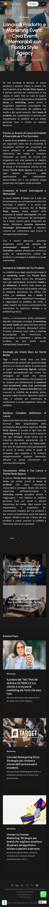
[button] (43, 4)
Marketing (24, 17)
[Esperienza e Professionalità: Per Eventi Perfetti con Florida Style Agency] (24, 601)
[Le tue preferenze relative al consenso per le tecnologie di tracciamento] (4, 902)
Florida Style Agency (17, 60)
